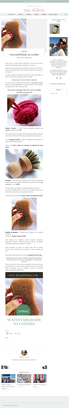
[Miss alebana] (34, 9)
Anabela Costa (28, 57)
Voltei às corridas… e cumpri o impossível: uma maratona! (8, 386)
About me (26, 1)
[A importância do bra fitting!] (44, 367)
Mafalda (7, 130)
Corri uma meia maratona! (24, 384)
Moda (36, 14)
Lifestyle (11, 14)
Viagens (28, 14)
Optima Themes (14, 405)
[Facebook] (57, 78)
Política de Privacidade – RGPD (37, 1)
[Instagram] (60, 78)
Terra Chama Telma (37, 82)
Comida (20, 14)
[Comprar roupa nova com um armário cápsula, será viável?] (4, 367)
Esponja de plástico (11, 232)
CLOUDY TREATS (53, 14)
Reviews (44, 14)
